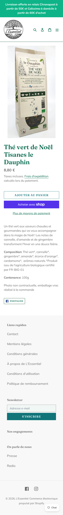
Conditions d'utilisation (23, 374)
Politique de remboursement (27, 384)
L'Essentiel (22, 498)
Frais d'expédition (36, 176)
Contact (12, 334)
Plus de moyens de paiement (31, 213)
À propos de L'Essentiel (24, 364)
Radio (11, 466)
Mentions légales (19, 344)
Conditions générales (22, 354)
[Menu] (57, 29)
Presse (12, 456)
